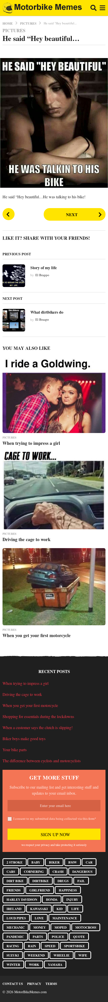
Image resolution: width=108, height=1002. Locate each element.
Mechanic (16, 927)
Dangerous (82, 871)
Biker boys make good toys (24, 738)
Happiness (68, 890)
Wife (82, 955)
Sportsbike (74, 945)
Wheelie (61, 955)
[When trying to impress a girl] (54, 394)
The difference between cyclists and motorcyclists (42, 760)
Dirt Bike (15, 880)
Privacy (34, 983)
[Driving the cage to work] (54, 490)
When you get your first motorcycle (37, 635)
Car (89, 862)
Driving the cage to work (26, 539)
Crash (58, 871)
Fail (81, 880)
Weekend (36, 955)
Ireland (14, 908)
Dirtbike (40, 880)
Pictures (14, 30)
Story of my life (43, 268)
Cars (11, 871)
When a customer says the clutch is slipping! (38, 727)
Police (58, 936)
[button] (93, 8)
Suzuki (13, 955)
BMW (72, 862)
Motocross (85, 927)
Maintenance (64, 918)
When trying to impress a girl (31, 443)
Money (39, 927)
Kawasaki (39, 908)
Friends (14, 890)
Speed (50, 945)
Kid (60, 908)
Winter (13, 964)
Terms (51, 983)
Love (39, 918)
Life (75, 908)
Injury (72, 899)
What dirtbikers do (46, 312)
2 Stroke (15, 862)
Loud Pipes (16, 918)
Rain (32, 945)
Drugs (63, 880)
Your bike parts (15, 749)
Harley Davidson (22, 899)
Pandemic (15, 936)
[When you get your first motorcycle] (54, 587)
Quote (79, 936)
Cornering (34, 871)
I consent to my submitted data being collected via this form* (54, 818)
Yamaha (55, 964)
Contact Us (13, 983)
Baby (35, 862)
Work (34, 964)
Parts (38, 936)
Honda (52, 899)
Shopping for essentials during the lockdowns (38, 716)
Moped (61, 927)
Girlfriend (39, 890)
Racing (13, 945)
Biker (54, 862)
